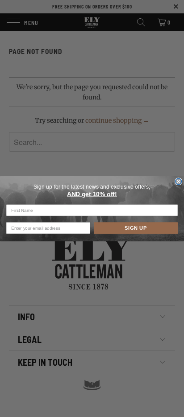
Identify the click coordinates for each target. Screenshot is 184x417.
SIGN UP (136, 228)
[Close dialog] (179, 181)
